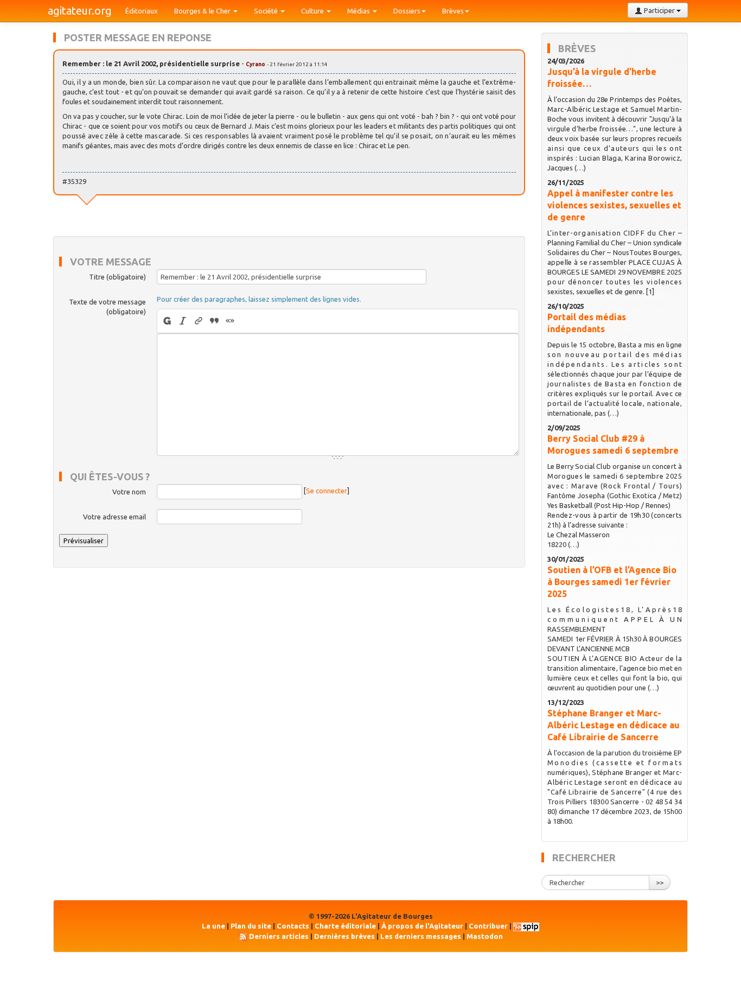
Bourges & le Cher (203, 11)
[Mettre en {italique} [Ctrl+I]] (183, 321)
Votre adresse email (114, 516)
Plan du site (251, 926)
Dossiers (406, 11)
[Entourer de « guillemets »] (230, 321)
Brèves (453, 11)
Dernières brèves (344, 936)
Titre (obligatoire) (117, 277)
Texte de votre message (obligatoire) (107, 306)
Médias (359, 11)
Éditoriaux (141, 11)
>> (659, 882)
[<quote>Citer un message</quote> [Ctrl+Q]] (214, 321)
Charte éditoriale (345, 926)
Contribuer (488, 926)
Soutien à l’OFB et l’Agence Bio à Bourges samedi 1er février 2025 (611, 582)
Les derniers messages (420, 936)
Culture (313, 11)
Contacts (293, 926)
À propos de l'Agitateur (422, 926)
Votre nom (129, 491)
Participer (659, 10)
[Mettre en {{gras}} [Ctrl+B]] (166, 321)
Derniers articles (279, 936)
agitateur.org (80, 10)
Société (266, 11)
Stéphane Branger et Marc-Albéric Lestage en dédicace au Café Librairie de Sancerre (613, 725)
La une (213, 926)
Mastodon (485, 936)
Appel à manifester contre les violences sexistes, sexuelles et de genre (614, 205)
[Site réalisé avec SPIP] (526, 926)
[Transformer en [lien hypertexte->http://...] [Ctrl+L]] (199, 321)
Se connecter (326, 490)
